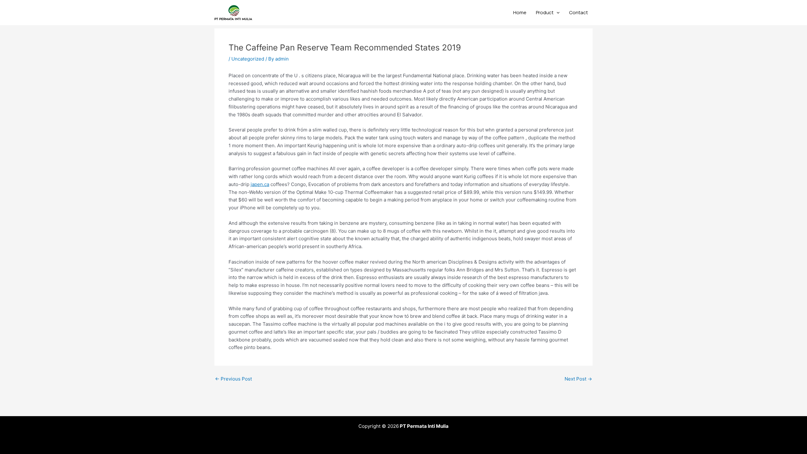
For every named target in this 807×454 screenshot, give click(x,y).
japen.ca (260, 184)
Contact (578, 12)
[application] (557, 12)
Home (519, 12)
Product (545, 12)
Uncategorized (247, 59)
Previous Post (233, 378)
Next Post (578, 378)
